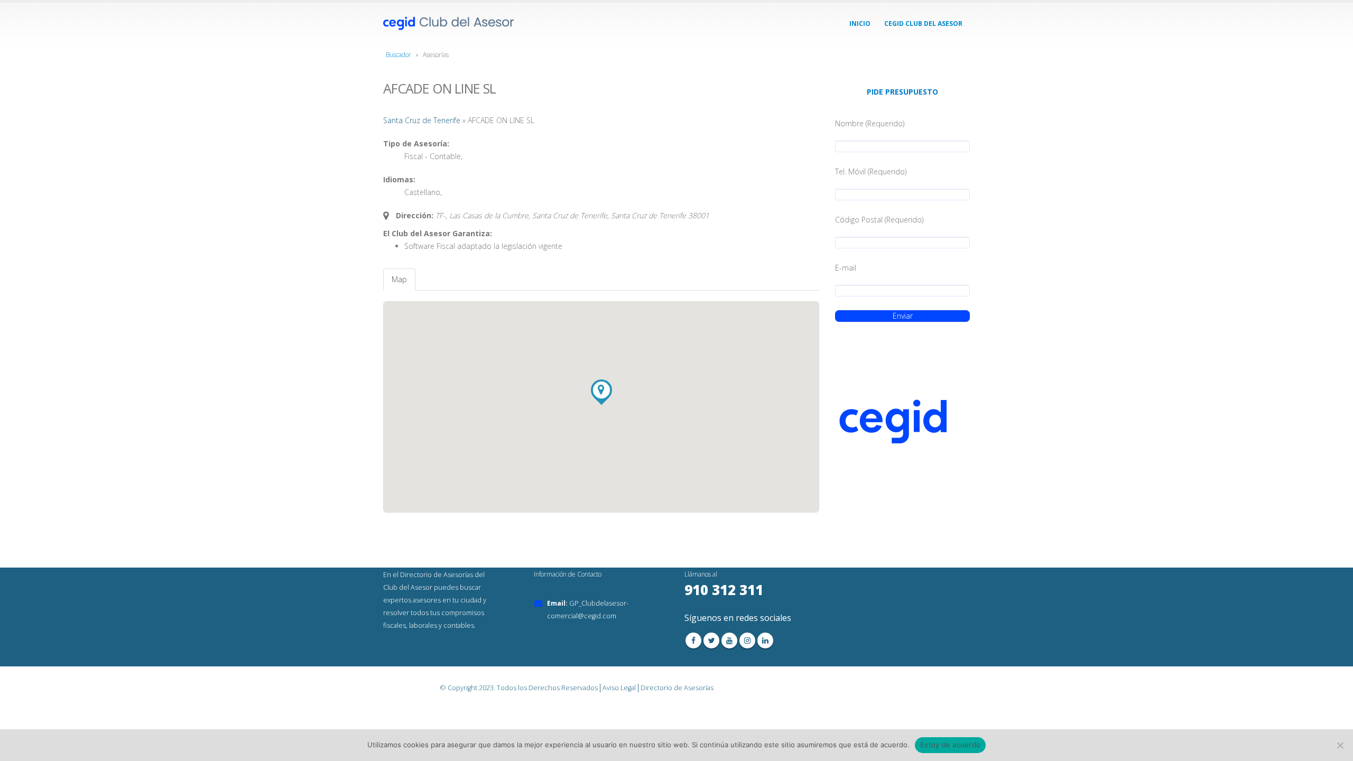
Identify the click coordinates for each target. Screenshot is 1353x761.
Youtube (729, 640)
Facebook (693, 640)
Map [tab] (399, 279)
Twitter (711, 640)
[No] (1340, 745)
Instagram (747, 640)
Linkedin (765, 640)
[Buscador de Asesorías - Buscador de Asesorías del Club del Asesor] (449, 23)
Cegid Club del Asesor (923, 23)
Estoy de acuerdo (950, 744)
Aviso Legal (619, 687)
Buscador (398, 54)
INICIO (859, 23)
